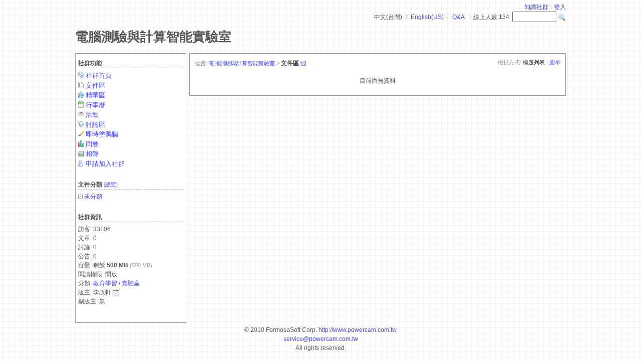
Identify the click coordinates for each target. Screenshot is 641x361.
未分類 (93, 196)
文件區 (95, 85)
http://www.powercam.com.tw (357, 329)
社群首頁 (99, 75)
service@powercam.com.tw (320, 338)
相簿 (92, 153)
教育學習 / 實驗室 (116, 283)
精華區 (95, 95)
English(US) (427, 17)
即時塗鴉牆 (102, 134)
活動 (92, 114)
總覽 (110, 185)
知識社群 (536, 7)
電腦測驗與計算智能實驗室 (153, 36)
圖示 (554, 62)
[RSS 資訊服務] (303, 63)
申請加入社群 (105, 163)
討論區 (95, 124)
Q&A (458, 17)
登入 (560, 7)
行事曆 (95, 105)
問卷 (92, 144)
